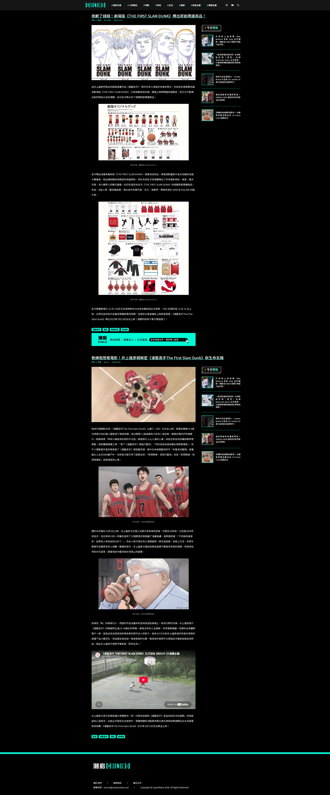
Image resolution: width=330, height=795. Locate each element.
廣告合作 (137, 782)
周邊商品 (115, 329)
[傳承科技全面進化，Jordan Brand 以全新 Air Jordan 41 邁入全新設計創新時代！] (207, 79)
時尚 (158, 5)
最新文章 (116, 5)
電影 (106, 329)
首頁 (93, 20)
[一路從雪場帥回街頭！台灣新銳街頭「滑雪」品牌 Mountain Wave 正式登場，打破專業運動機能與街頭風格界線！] (207, 58)
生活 (170, 5)
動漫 (99, 20)
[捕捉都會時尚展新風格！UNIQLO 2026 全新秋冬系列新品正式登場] (207, 97)
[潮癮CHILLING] (95, 5)
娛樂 (182, 5)
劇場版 (125, 329)
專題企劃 (212, 5)
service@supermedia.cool (116, 787)
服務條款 (117, 782)
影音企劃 (196, 5)
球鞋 (146, 5)
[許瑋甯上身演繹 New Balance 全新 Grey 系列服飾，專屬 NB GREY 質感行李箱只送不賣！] (207, 40)
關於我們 (97, 782)
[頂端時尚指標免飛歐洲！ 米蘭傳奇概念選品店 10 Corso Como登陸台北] (207, 115)
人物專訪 (132, 5)
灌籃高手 (96, 329)
